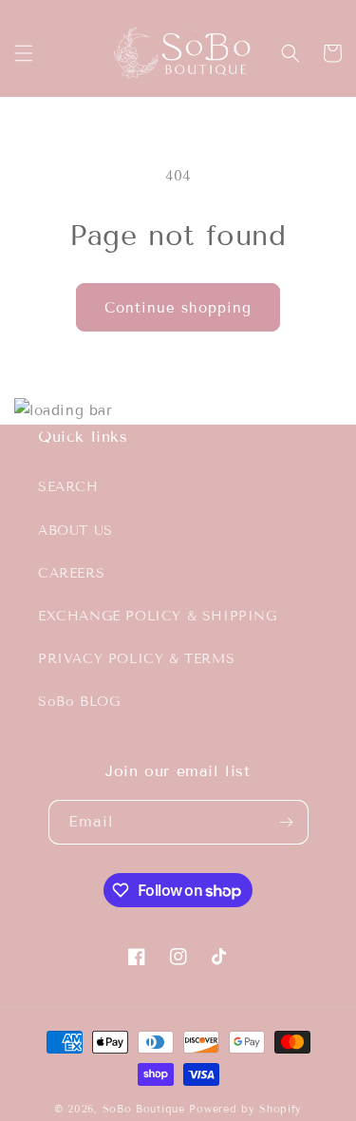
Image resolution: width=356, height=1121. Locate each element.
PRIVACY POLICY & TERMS (136, 659)
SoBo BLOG (79, 702)
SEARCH (68, 487)
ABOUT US (75, 530)
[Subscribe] (287, 822)
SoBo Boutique (144, 1108)
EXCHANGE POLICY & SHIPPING (157, 616)
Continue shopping (178, 307)
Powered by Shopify (245, 1108)
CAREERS (71, 573)
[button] (24, 53)
